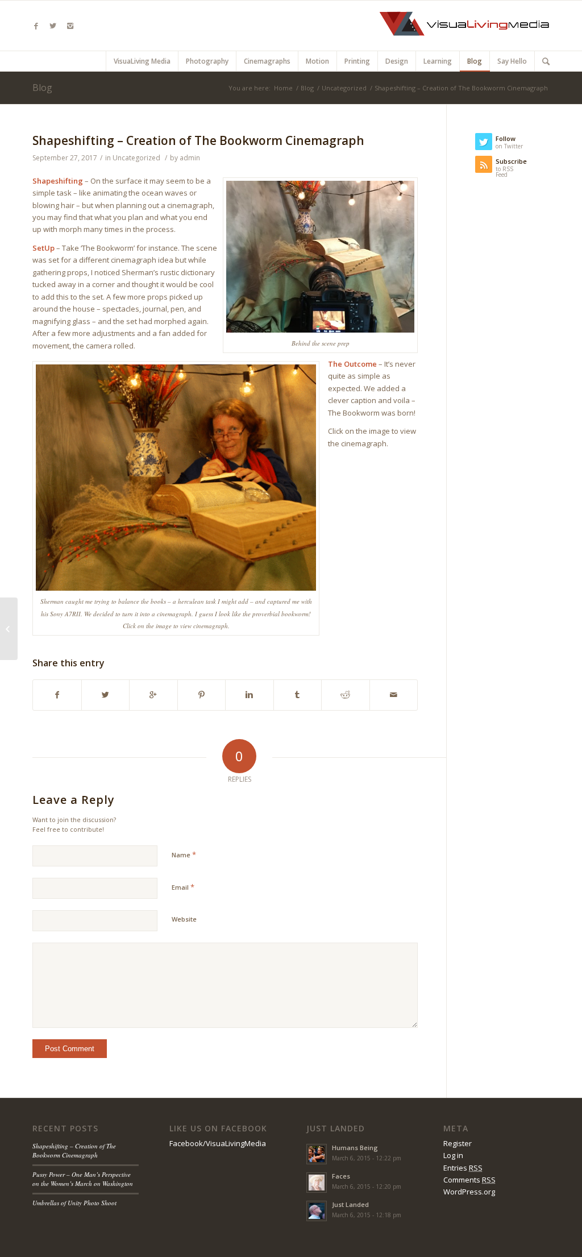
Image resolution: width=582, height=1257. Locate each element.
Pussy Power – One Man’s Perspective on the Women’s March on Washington (82, 1179)
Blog (42, 87)
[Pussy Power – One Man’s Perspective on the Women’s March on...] (9, 629)
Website (184, 919)
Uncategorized (344, 88)
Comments (469, 1180)
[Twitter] (52, 25)
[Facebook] (35, 25)
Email (183, 887)
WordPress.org (469, 1192)
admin (190, 158)
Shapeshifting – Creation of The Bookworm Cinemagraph (198, 140)
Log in (453, 1155)
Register (457, 1143)
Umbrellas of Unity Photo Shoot (74, 1202)
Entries (463, 1168)
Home (283, 88)
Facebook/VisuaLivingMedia (217, 1143)
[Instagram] (69, 25)
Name (184, 854)
